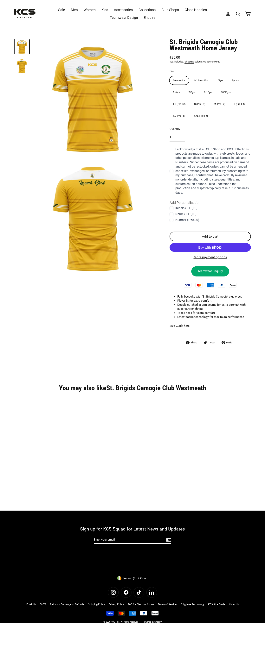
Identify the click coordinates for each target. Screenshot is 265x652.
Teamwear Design (124, 17)
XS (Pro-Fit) (179, 103)
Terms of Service (167, 604)
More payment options (210, 257)
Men (74, 10)
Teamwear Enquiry (210, 271)
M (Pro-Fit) (219, 103)
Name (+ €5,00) (186, 214)
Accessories (123, 10)
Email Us (31, 604)
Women (90, 10)
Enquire (149, 17)
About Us (234, 604)
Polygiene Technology (192, 604)
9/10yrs (208, 92)
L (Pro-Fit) (239, 103)
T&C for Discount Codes (141, 604)
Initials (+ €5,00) (186, 208)
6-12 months (201, 80)
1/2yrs (219, 80)
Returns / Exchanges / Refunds (67, 604)
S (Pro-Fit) (199, 103)
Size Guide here (180, 325)
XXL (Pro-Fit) (201, 115)
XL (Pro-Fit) (179, 115)
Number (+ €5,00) (187, 220)
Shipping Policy (96, 604)
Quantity (175, 128)
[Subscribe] (168, 540)
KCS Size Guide (216, 604)
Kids (104, 10)
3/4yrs (235, 80)
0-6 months (179, 80)
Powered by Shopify (152, 622)
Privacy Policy (116, 604)
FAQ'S (43, 604)
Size (172, 71)
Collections (147, 10)
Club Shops (170, 10)
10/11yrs (226, 92)
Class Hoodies (196, 10)
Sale (61, 10)
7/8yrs (192, 92)
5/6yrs (176, 92)
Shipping (189, 61)
